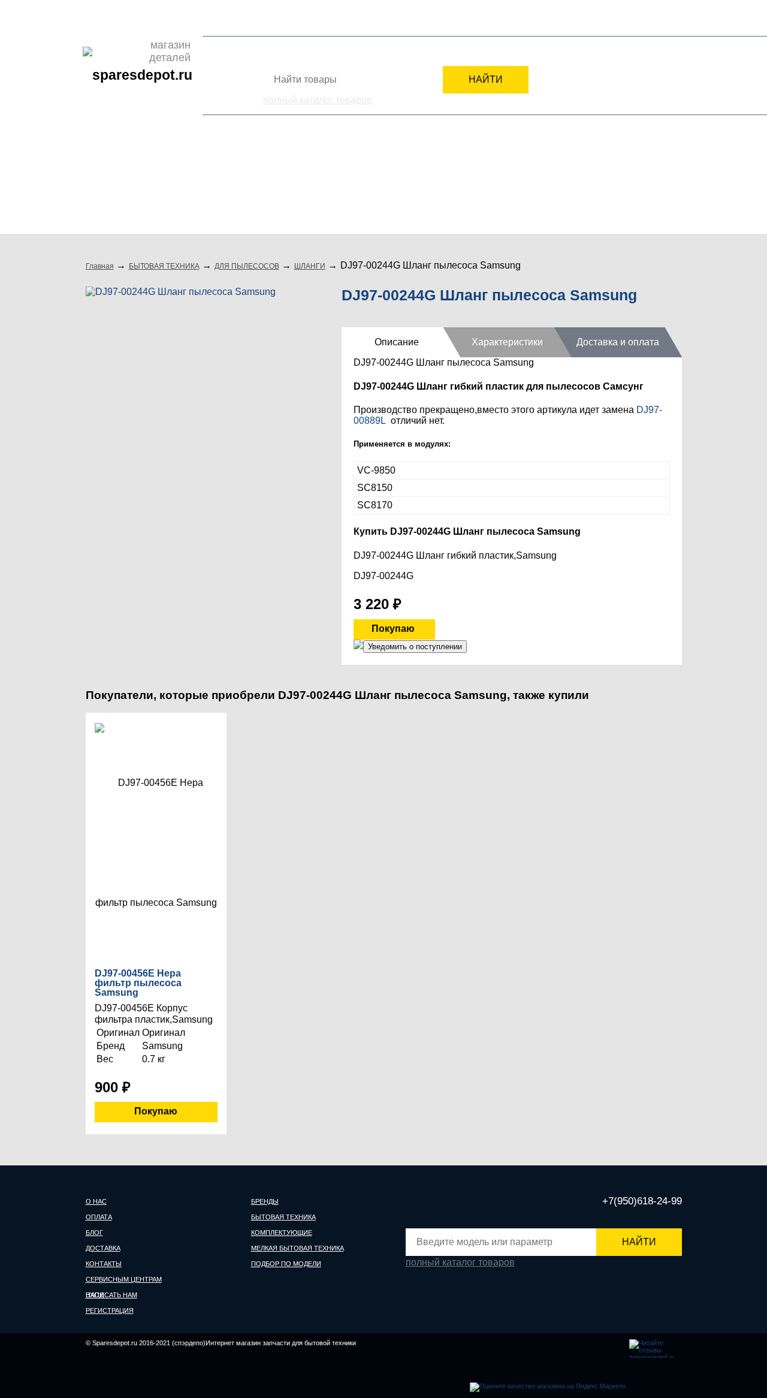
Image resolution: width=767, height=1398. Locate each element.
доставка (103, 1248)
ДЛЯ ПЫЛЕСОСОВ (247, 266)
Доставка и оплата (617, 342)
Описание (397, 342)
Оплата (126, 17)
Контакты (206, 17)
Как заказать (293, 17)
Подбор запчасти (355, 17)
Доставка (163, 17)
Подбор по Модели (628, 184)
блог (94, 1232)
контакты (104, 1263)
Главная (100, 266)
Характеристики (507, 342)
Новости (247, 17)
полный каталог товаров (317, 100)
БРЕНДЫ (115, 184)
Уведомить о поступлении (415, 646)
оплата (99, 1217)
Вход (611, 20)
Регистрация (658, 20)
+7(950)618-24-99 (547, 19)
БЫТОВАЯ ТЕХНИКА (220, 184)
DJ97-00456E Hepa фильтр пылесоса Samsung (138, 983)
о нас (96, 1201)
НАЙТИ (486, 79)
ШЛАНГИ (309, 266)
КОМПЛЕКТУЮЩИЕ (343, 184)
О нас (96, 17)
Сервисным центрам (432, 17)
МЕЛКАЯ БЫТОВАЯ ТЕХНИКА (483, 184)
